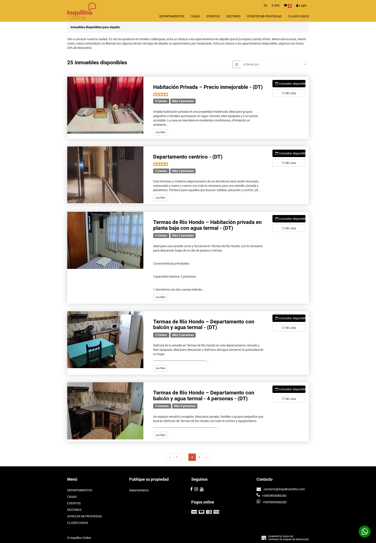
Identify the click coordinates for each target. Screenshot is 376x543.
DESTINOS (233, 16)
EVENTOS (213, 16)
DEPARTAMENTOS (171, 16)
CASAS (195, 16)
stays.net (288, 536)
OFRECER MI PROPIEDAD (264, 16)
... (184, 457)
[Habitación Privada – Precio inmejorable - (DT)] (105, 105)
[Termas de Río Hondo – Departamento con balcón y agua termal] (105, 339)
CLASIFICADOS (298, 16)
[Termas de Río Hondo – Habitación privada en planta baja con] (105, 240)
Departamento (139, 490)
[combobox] (275, 64)
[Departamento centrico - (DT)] (105, 175)
